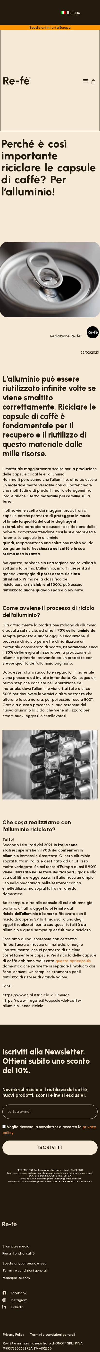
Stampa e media (15, 1246)
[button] (85, 80)
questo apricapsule (73, 960)
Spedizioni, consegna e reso (24, 1263)
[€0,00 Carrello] (93, 81)
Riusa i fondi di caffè (18, 1253)
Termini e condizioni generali (24, 1270)
